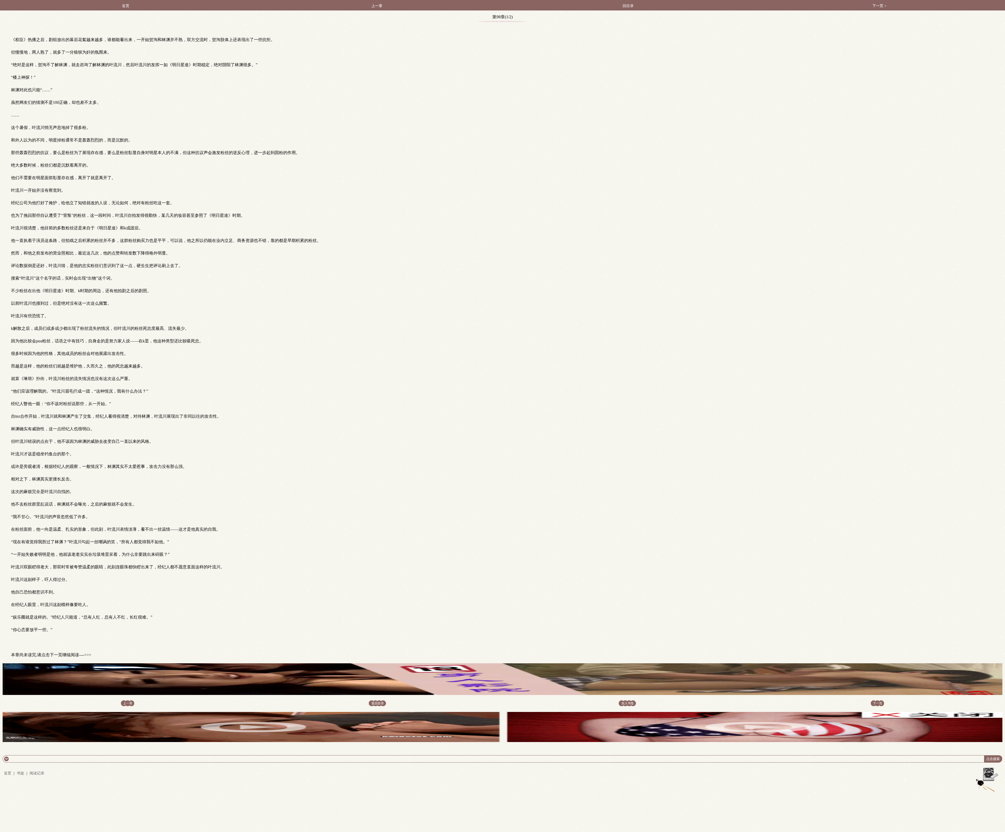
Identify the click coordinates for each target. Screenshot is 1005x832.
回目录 (628, 6)
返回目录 (377, 703)
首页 (125, 6)
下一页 (877, 703)
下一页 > (879, 6)
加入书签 (627, 703)
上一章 (376, 6)
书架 (20, 773)
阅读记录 (37, 773)
